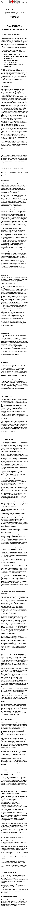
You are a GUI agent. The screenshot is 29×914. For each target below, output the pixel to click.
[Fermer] (2, 2)
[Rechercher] (27, 2)
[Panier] (23, 2)
